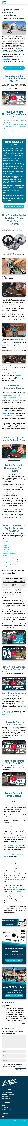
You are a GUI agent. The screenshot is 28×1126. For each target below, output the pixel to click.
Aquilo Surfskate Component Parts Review (14, 124)
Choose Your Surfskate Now (14, 68)
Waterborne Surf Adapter (10, 564)
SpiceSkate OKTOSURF (10, 559)
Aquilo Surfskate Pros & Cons (11, 130)
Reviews (22, 18)
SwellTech (6, 563)
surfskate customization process (14, 486)
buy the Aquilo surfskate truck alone (14, 516)
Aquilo (4, 543)
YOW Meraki (18, 230)
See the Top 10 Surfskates (14, 206)
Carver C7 (4, 340)
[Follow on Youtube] (3, 1117)
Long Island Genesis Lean (10, 553)
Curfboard (12, 367)
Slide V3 (5, 555)
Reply (23, 1023)
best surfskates (6, 59)
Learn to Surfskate (7, 1092)
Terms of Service (6, 1109)
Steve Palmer (7, 18)
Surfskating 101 (6, 1096)
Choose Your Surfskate (8, 1094)
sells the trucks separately (14, 845)
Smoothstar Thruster (12, 318)
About (3, 1105)
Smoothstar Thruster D (16, 397)
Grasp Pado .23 (7, 551)
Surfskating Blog (6, 1098)
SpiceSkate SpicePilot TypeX (11, 561)
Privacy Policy (5, 1107)
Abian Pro (5, 541)
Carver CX (4, 377)
